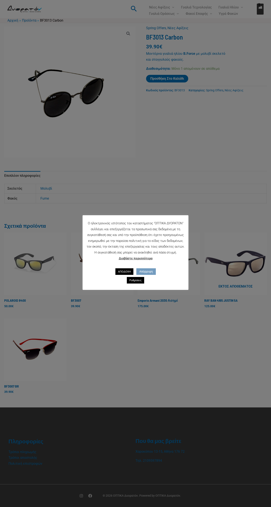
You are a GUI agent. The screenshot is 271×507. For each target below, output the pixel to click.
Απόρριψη (146, 271)
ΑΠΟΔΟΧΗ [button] (124, 271)
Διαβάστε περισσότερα (135, 258)
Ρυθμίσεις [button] (135, 280)
